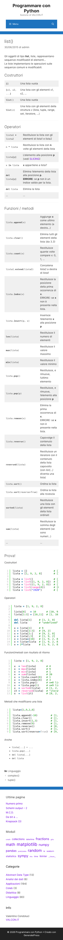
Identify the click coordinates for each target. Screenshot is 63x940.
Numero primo (14, 803)
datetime (30, 839)
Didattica (11, 892)
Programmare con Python (31, 8)
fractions (42, 839)
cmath (8, 839)
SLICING (34, 158)
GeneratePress (31, 935)
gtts (52, 839)
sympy (23, 856)
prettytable (22, 851)
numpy (44, 845)
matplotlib (27, 844)
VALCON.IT (12, 919)
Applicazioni (13, 883)
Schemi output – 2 (16, 808)
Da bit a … (12, 817)
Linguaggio (14, 771)
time (36, 856)
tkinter (43, 856)
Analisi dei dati (14, 879)
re (44, 851)
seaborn (50, 851)
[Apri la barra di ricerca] (52, 24)
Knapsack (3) (13, 821)
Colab (9, 888)
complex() (13, 775)
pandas (11, 851)
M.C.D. (10, 812)
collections (18, 839)
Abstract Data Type (17, 874)
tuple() (11, 780)
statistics (11, 856)
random (35, 850)
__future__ (52, 857)
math (10, 844)
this (31, 857)
